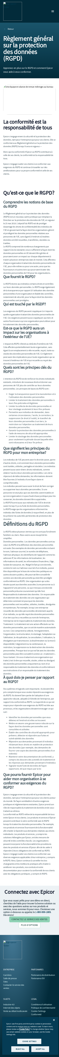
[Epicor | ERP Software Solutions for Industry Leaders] (12, 11)
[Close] (54, 1020)
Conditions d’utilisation (41, 1004)
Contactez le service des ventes (29, 919)
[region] (30, 1036)
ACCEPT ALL (40, 1049)
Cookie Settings (38, 1011)
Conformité (36, 1014)
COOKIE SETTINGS (29, 1041)
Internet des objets (11, 1007)
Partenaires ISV (37, 978)
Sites (5, 981)
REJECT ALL (20, 1049)
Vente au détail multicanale (15, 1011)
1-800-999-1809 (43, 912)
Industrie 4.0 (8, 1004)
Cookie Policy (24, 1029)
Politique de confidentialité (43, 1007)
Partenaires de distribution (43, 975)
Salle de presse (10, 978)
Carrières (7, 975)
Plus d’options (29, 925)
